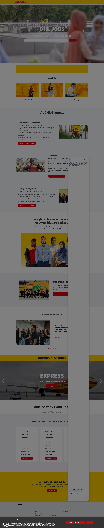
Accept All (89, 522)
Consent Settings (70, 522)
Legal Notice (6, 526)
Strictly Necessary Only (79, 522)
